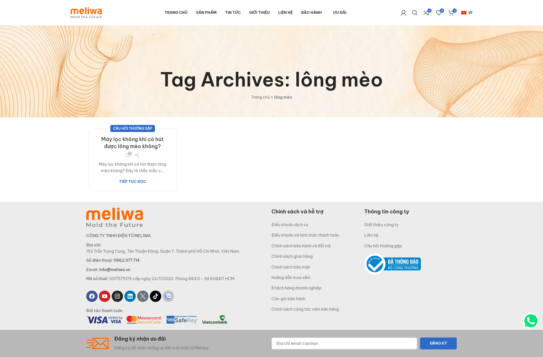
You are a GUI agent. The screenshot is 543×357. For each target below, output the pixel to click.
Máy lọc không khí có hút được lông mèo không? (132, 143)
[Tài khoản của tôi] (403, 12)
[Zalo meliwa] (168, 296)
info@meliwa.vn (114, 269)
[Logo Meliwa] (114, 217)
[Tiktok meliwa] (155, 296)
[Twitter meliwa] (142, 296)
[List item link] (318, 225)
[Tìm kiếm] (415, 12)
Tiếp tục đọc (132, 181)
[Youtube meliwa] (104, 296)
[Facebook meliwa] (92, 296)
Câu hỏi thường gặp (132, 128)
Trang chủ (260, 97)
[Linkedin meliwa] (130, 296)
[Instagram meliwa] (117, 296)
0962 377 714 (127, 260)
